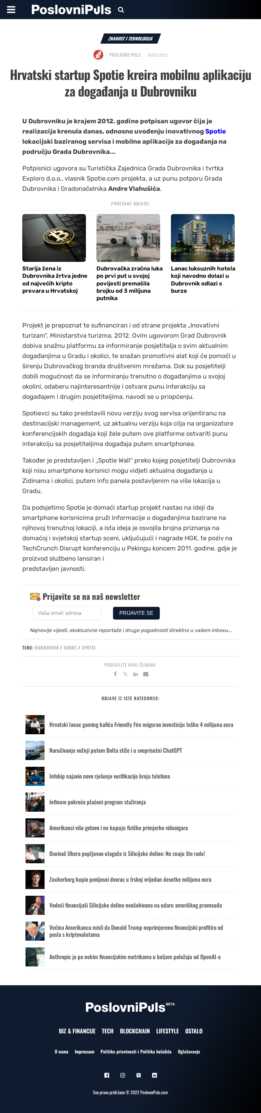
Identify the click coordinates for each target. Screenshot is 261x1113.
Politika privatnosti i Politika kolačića (136, 1051)
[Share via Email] (146, 675)
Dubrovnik (47, 647)
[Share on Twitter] (125, 675)
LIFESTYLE (167, 1031)
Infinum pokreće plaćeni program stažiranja (97, 802)
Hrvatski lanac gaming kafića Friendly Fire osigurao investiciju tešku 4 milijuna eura (141, 724)
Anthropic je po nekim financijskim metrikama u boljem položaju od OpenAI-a (135, 956)
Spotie (215, 131)
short (70, 647)
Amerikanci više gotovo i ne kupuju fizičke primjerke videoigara (118, 827)
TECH (108, 1031)
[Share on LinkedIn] (135, 675)
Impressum (84, 1051)
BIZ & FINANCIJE (77, 1031)
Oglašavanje (189, 1051)
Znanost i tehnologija (130, 38)
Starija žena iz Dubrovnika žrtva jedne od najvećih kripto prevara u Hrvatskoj (55, 279)
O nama (61, 1051)
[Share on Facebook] (115, 675)
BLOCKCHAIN (135, 1031)
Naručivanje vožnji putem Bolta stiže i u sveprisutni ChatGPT (115, 750)
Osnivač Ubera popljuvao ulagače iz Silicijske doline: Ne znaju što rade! (127, 853)
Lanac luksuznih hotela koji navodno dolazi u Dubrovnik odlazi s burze (203, 279)
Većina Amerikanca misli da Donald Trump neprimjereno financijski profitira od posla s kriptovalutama (136, 930)
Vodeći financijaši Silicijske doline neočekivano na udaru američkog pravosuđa (135, 905)
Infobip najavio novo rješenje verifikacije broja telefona (109, 776)
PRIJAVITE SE (136, 613)
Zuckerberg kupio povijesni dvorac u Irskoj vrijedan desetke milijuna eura (130, 879)
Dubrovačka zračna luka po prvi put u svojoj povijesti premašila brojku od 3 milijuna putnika (129, 283)
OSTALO (193, 1031)
